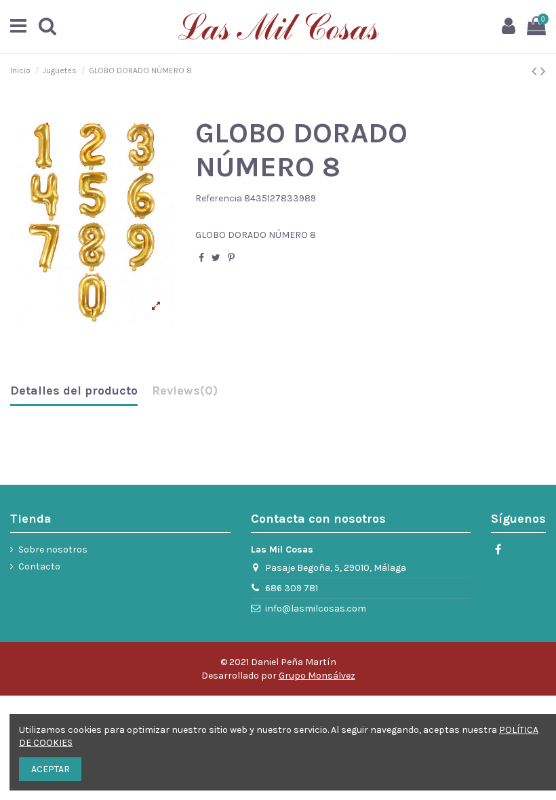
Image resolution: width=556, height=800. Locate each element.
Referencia (218, 198)
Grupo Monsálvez (317, 675)
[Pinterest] (231, 258)
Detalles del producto (74, 391)
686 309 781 (291, 588)
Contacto (39, 566)
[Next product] (543, 71)
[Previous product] (536, 71)
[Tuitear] (216, 258)
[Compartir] (201, 258)
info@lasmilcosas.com (315, 608)
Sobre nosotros (52, 549)
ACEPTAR (50, 769)
